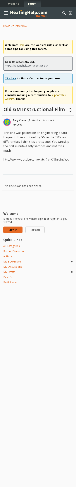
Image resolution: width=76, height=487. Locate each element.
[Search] (64, 13)
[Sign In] (70, 13)
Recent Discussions (15, 251)
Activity (7, 256)
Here (22, 45)
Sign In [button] (13, 230)
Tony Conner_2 (21, 120)
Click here (10, 78)
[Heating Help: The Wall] (28, 13)
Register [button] (35, 230)
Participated (10, 282)
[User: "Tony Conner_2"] (7, 122)
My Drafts (38, 272)
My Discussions (12, 266)
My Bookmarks (38, 261)
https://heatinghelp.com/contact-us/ (26, 65)
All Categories (11, 246)
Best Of (8, 277)
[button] (70, 110)
